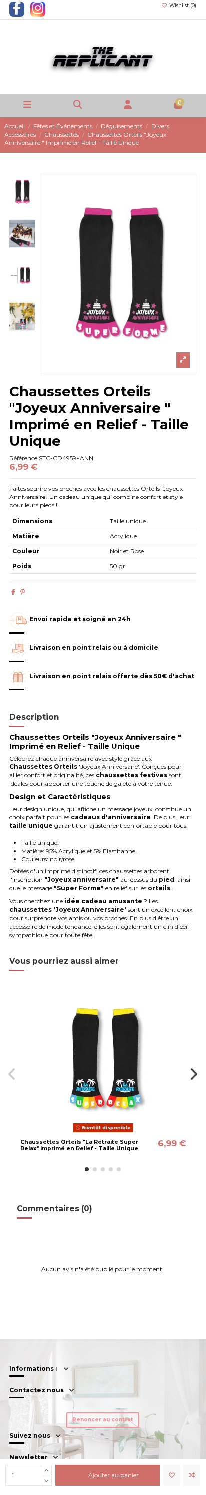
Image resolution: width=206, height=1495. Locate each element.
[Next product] (200, 134)
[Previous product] (195, 134)
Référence (24, 458)
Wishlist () (182, 5)
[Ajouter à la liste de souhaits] (172, 1475)
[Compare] (103, 1132)
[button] (87, 1169)
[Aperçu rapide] (115, 1132)
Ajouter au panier (113, 1475)
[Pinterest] (22, 592)
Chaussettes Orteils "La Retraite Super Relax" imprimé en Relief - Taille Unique (79, 1145)
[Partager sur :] (14, 592)
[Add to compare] (192, 1475)
